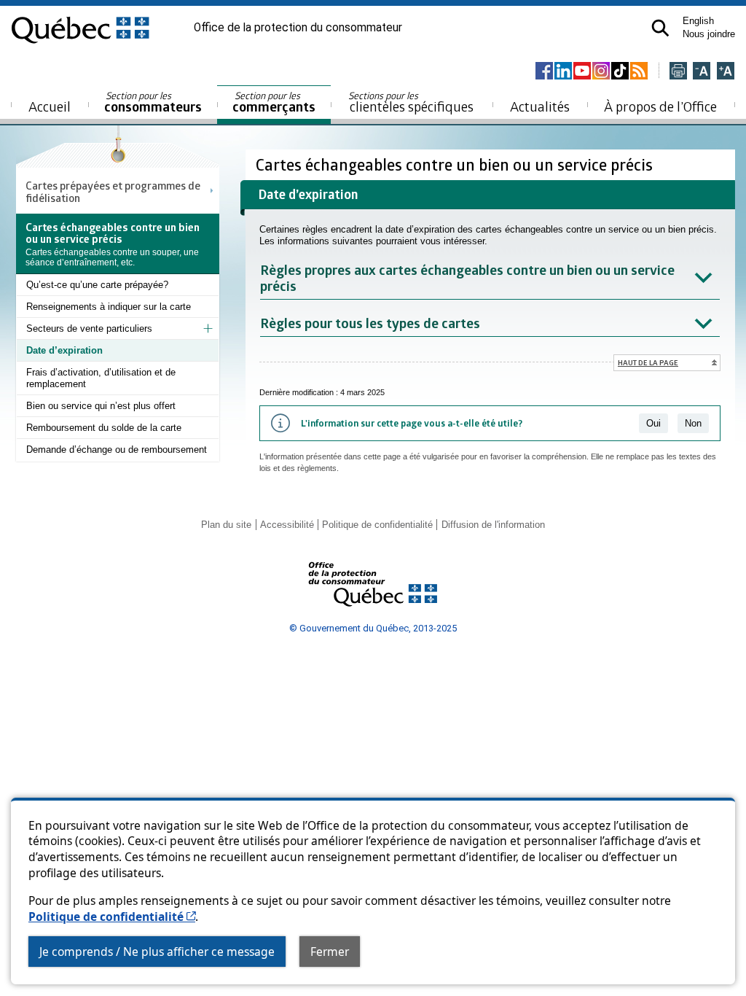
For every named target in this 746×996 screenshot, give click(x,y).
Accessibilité (287, 524)
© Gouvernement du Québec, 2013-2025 (373, 628)
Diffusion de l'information (493, 524)
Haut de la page (648, 362)
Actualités (540, 106)
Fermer (329, 952)
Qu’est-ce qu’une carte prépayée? (97, 284)
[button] (660, 28)
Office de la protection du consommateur (298, 27)
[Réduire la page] (701, 72)
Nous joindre (709, 33)
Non (693, 423)
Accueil (49, 106)
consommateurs (153, 102)
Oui (653, 423)
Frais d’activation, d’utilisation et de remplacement (101, 378)
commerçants (273, 102)
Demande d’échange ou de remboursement (116, 449)
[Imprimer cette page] (678, 72)
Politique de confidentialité (111, 917)
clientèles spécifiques (411, 102)
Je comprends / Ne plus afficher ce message (157, 952)
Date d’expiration (64, 350)
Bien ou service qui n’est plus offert (101, 405)
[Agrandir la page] (725, 72)
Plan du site (226, 524)
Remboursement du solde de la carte (103, 427)
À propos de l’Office (660, 106)
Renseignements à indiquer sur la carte (108, 306)
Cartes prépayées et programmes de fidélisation (112, 191)
